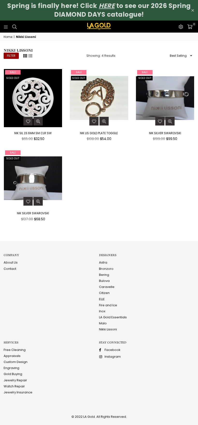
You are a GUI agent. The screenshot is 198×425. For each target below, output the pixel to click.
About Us (11, 262)
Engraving (11, 368)
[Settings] (181, 26)
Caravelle (106, 287)
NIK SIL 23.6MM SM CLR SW (33, 133)
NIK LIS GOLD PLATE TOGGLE (99, 133)
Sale (13, 72)
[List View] (30, 55)
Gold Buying (13, 374)
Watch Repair (14, 386)
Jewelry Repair (15, 380)
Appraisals (12, 356)
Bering (104, 274)
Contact (10, 268)
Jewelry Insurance (18, 392)
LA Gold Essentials (113, 317)
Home (8, 37)
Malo (103, 323)
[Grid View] (25, 55)
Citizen (104, 293)
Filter (11, 56)
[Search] (14, 26)
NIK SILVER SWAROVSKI (165, 133)
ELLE (102, 299)
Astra (103, 262)
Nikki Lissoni (108, 329)
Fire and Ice (108, 305)
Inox (102, 311)
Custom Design (16, 362)
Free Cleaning (15, 350)
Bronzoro (106, 268)
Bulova (104, 281)
